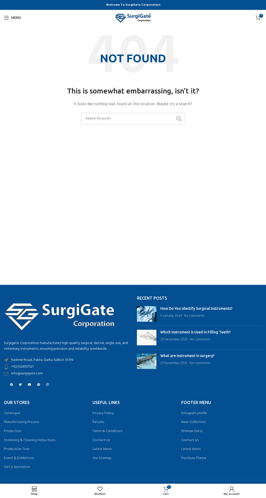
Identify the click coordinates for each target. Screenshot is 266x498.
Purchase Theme (194, 458)
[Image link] (60, 315)
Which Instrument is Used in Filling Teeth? (195, 332)
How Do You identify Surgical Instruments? (196, 308)
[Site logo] (133, 18)
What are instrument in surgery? (187, 356)
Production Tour (16, 449)
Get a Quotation (17, 467)
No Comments (194, 316)
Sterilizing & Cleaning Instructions (29, 440)
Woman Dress (191, 431)
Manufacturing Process (21, 422)
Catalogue (12, 413)
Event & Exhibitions (19, 458)
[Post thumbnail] (146, 314)
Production (13, 431)
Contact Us (101, 440)
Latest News (102, 449)
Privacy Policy (103, 413)
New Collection (193, 422)
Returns (98, 422)
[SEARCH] (179, 119)
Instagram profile (194, 413)
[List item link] (66, 367)
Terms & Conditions (107, 431)
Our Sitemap (102, 458)
